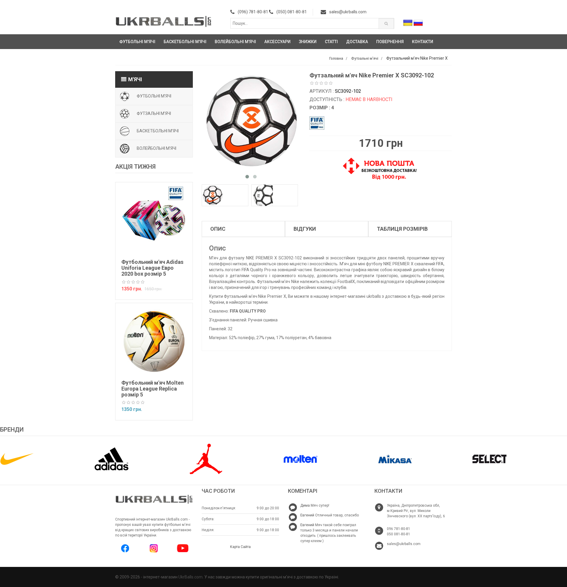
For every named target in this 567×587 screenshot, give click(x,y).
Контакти (422, 41)
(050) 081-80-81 (291, 11)
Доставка (357, 41)
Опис (217, 229)
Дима (305, 505)
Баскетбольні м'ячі (185, 41)
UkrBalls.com (190, 577)
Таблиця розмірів (402, 229)
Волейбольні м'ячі (235, 41)
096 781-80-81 (398, 529)
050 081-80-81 (398, 534)
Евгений (307, 515)
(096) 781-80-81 (253, 11)
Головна (336, 58)
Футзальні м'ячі (364, 58)
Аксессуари (277, 41)
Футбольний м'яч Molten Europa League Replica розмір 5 (152, 389)
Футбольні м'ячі (137, 41)
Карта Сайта (240, 547)
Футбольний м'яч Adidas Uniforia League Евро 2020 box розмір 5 (152, 268)
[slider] (133, 282)
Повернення (390, 41)
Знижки (308, 41)
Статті (331, 41)
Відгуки (305, 229)
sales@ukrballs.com (347, 11)
